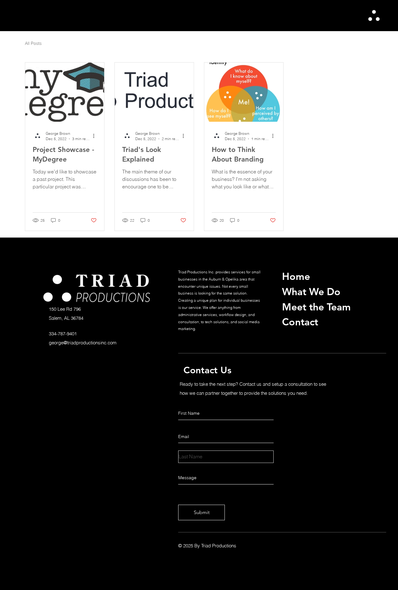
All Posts (33, 43)
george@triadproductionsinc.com (83, 343)
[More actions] (96, 135)
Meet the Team (316, 306)
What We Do (311, 291)
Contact (300, 321)
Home (296, 276)
